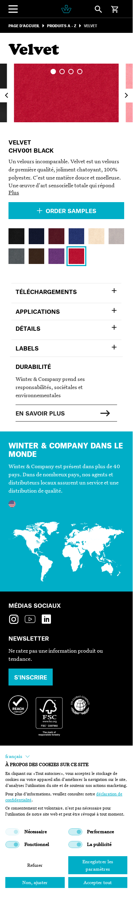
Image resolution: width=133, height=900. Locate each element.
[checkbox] (12, 831)
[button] (17, 756)
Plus (13, 192)
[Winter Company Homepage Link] (66, 9)
